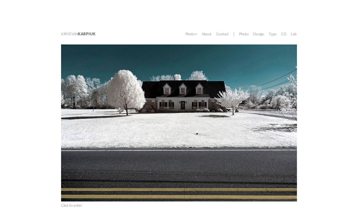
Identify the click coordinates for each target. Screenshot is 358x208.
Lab (293, 34)
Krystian (78, 34)
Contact (222, 34)
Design (258, 34)
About (206, 34)
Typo (272, 34)
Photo (244, 34)
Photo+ (191, 34)
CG (283, 34)
